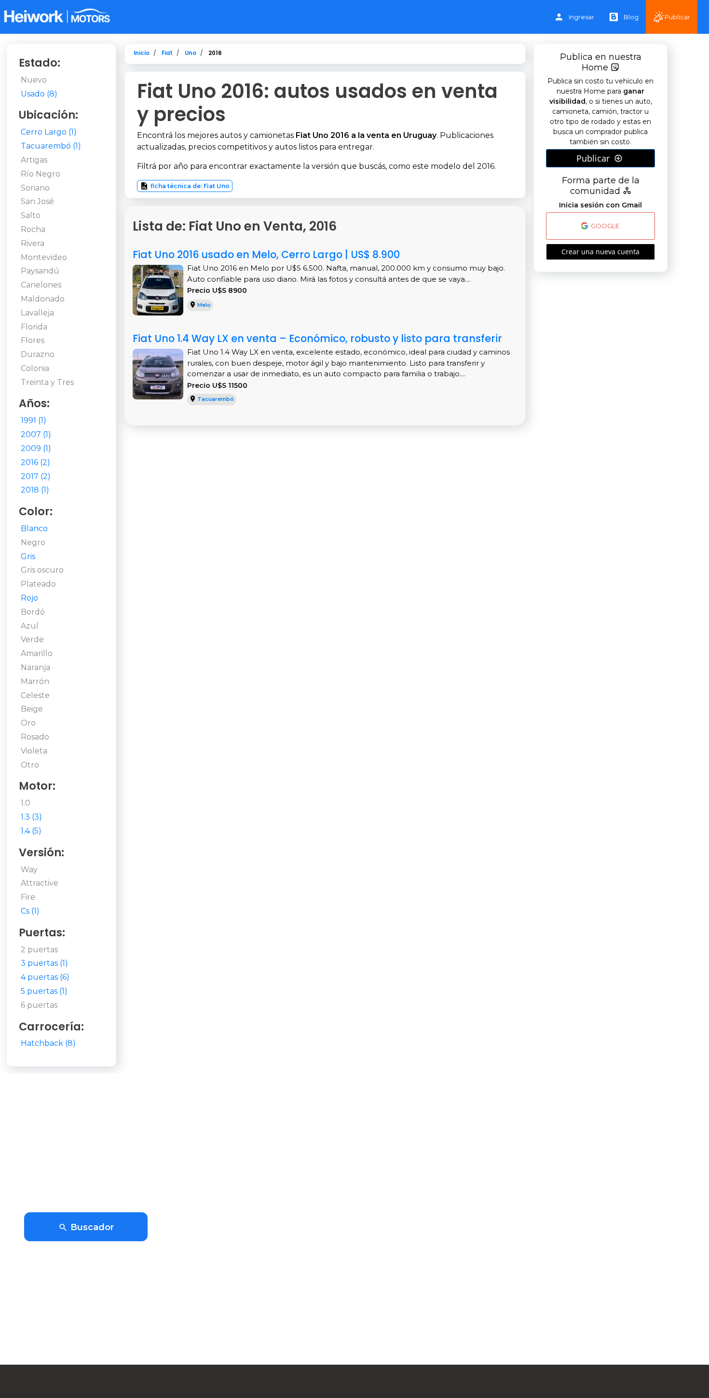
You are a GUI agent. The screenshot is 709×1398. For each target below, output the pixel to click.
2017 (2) (36, 476)
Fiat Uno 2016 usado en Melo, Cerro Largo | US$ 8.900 (266, 254)
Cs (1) (30, 911)
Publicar (677, 17)
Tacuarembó (215, 399)
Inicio (142, 53)
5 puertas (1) (44, 991)
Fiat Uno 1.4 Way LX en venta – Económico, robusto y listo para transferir (317, 338)
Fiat (167, 53)
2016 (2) (35, 462)
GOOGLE (604, 226)
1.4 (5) (31, 831)
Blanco (34, 528)
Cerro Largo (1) (49, 132)
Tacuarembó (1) (51, 146)
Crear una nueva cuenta (600, 251)
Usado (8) (39, 93)
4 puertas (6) (45, 977)
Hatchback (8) (48, 1043)
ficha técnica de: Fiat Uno (190, 186)
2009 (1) (36, 448)
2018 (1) (35, 489)
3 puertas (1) (44, 963)
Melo (204, 305)
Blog (631, 17)
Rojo (29, 598)
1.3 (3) (31, 817)
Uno (190, 53)
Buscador (91, 1227)
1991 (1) (33, 420)
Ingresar (581, 17)
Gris (28, 556)
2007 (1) (36, 434)
